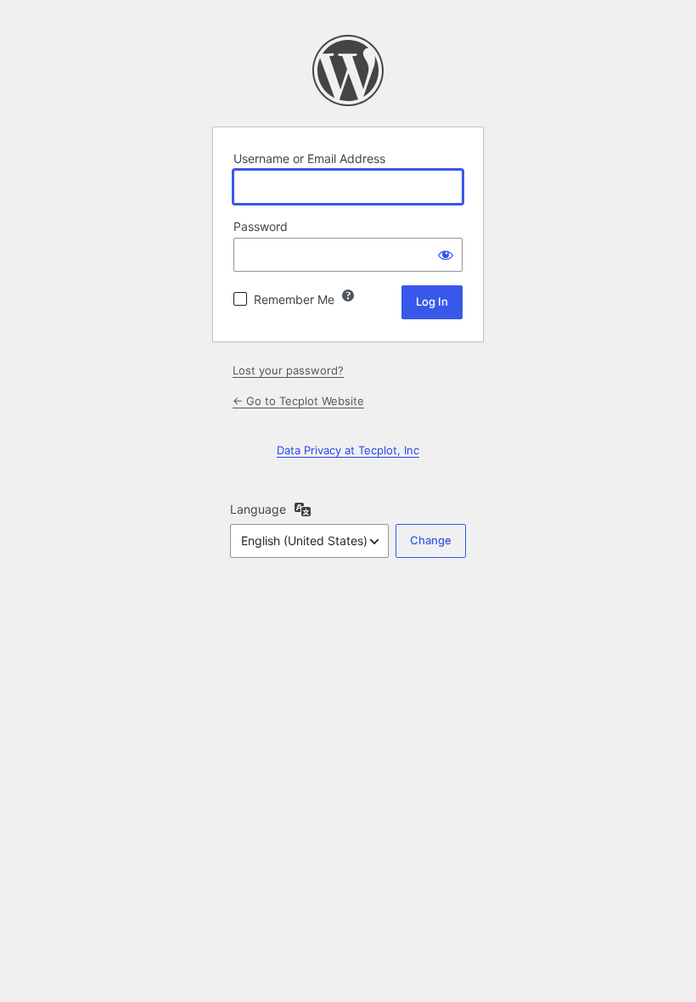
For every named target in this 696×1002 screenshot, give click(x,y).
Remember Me (294, 299)
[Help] (348, 295)
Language (258, 509)
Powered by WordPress (348, 70)
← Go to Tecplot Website (298, 401)
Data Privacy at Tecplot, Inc (348, 450)
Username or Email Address (309, 158)
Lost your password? (288, 370)
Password (260, 226)
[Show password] (446, 255)
